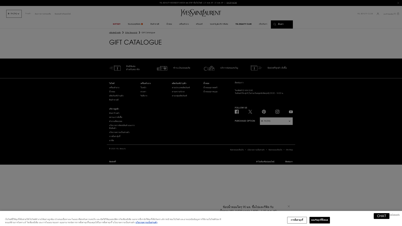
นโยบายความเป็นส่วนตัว (146, 223)
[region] (201, 218)
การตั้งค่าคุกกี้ (297, 220)
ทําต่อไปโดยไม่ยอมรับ (391, 215)
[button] (381, 216)
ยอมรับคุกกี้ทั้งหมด (319, 220)
